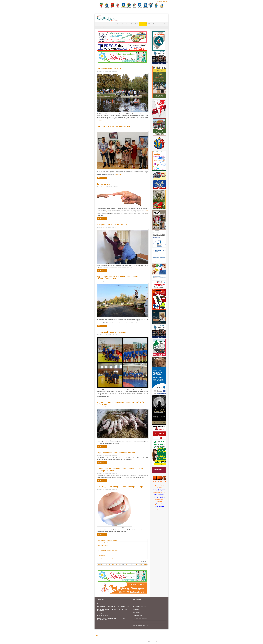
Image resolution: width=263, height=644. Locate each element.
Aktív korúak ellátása (159, 504)
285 (109, 564)
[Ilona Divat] (122, 56)
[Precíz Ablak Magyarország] (122, 47)
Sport (132, 23)
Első (99, 564)
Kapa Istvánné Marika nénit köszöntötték (106, 553)
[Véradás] (159, 428)
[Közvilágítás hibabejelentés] (159, 435)
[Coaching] (159, 160)
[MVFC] (159, 108)
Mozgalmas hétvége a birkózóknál (111, 332)
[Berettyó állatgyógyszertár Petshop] (159, 284)
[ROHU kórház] (159, 263)
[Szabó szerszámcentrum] (159, 126)
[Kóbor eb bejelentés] (159, 361)
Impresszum (136, 609)
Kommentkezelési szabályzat (141, 625)
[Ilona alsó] (122, 575)
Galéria (160, 23)
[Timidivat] (122, 588)
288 (120, 564)
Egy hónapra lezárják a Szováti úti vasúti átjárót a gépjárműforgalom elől (118, 277)
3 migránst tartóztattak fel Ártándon (112, 225)
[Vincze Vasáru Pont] (159, 331)
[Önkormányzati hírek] (159, 142)
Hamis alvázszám (101, 555)
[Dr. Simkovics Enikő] (159, 317)
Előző (102, 564)
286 (113, 564)
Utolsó (145, 564)
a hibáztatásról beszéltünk (106, 211)
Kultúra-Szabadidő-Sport (159, 497)
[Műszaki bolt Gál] (159, 180)
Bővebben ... (101, 178)
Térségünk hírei (143, 23)
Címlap (114, 23)
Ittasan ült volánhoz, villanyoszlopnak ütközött (108, 540)
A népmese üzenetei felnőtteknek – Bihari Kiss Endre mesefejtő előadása (120, 470)
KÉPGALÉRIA (100, 120)
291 (130, 564)
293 (136, 564)
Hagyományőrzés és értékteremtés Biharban (116, 453)
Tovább (140, 564)
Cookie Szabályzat (138, 622)
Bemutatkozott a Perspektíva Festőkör (113, 126)
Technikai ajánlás (137, 615)
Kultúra (123, 23)
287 (116, 564)
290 (126, 564)
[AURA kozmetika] (159, 410)
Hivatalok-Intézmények (159, 494)
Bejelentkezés (159, 1)
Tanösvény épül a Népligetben (104, 542)
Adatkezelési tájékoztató (140, 618)
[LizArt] (159, 452)
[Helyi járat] (159, 347)
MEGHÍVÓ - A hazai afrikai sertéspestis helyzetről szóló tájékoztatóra (120, 403)
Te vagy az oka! (103, 184)
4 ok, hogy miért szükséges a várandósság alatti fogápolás (122, 487)
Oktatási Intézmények (159, 496)
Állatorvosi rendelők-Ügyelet (159, 492)
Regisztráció (165, 1)
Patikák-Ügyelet (159, 483)
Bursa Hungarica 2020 (103, 545)
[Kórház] (159, 238)
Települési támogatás (159, 503)
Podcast (155, 23)
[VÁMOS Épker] (159, 81)
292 (133, 564)
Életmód (136, 23)
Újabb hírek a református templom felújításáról (108, 550)
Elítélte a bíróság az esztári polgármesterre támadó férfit (110, 547)
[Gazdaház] (159, 199)
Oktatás (128, 23)
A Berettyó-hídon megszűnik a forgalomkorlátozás (108, 558)
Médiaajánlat (136, 612)
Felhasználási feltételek (140, 603)
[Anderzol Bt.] (122, 37)
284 (106, 564)
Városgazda (159, 509)
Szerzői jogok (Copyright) (140, 606)
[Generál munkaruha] (159, 299)
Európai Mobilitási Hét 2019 (109, 69)
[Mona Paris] (159, 219)
